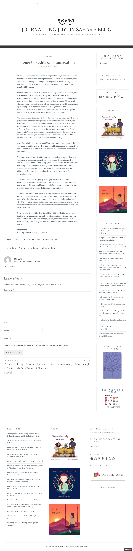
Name (7, 322)
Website (7, 339)
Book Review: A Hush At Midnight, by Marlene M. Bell (25, 461)
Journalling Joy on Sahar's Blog (66, 29)
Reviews (32, 3)
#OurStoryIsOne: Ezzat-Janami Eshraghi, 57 (21, 511)
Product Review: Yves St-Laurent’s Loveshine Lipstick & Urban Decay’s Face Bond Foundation (112, 267)
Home (10, 3)
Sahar (28, 239)
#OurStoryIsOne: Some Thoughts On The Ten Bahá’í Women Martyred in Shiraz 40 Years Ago (112, 313)
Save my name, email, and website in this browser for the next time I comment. (37, 345)
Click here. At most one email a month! (112, 79)
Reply (39, 261)
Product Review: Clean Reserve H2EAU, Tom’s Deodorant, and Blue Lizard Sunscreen (111, 276)
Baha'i (47, 239)
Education (54, 239)
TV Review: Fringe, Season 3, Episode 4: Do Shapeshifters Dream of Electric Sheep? (25, 367)
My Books (21, 3)
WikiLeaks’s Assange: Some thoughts (71, 363)
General (48, 56)
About (87, 3)
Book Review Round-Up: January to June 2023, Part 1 (24, 500)
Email (7, 330)
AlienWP (84, 547)
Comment (9, 290)
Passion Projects (48, 3)
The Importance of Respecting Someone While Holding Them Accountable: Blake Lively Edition (112, 231)
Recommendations (70, 3)
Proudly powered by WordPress (57, 547)
